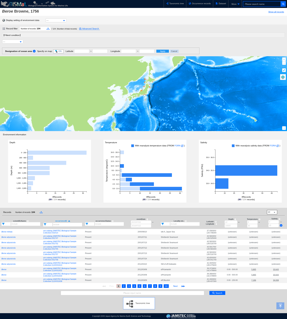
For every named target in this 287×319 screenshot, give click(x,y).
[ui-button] (283, 3)
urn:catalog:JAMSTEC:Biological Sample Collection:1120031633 (59, 275)
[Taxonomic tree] (139, 298)
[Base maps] (283, 77)
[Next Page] (175, 286)
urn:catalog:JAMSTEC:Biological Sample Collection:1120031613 (59, 264)
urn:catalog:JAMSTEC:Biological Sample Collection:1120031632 (59, 269)
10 (166, 286)
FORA (177, 145)
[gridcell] (21, 231)
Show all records (276, 12)
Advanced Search (90, 28)
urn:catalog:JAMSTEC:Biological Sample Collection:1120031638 (59, 280)
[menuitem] (235, 4)
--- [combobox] (47, 20)
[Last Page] (182, 286)
